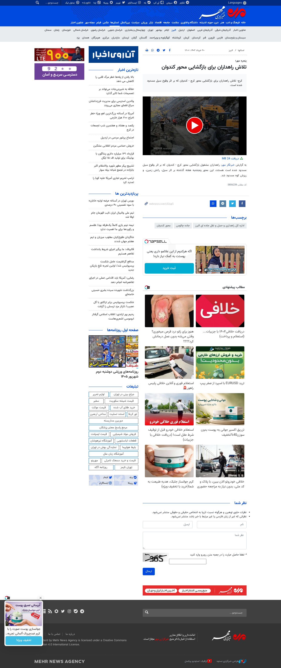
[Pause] (200, 270)
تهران (150, 30)
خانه (243, 23)
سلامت (175, 23)
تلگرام (182, 3)
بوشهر (159, 30)
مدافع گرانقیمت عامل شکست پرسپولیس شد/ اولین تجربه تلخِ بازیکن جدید (112, 266)
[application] (195, 125)
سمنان (48, 30)
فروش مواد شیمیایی (124, 434)
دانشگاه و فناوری (189, 23)
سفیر (96, 401)
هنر (222, 23)
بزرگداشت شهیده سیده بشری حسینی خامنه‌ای (113, 292)
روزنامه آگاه (101, 467)
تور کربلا (132, 414)
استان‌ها (114, 23)
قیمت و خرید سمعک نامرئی (120, 460)
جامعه (166, 23)
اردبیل (181, 30)
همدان (85, 38)
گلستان (143, 38)
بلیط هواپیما (129, 447)
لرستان (125, 38)
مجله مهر (90, 23)
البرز (173, 30)
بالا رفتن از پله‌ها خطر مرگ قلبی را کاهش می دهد (114, 79)
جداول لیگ (70, 3)
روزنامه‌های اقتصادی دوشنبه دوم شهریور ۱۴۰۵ (116, 374)
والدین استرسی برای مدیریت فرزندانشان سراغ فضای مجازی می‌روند (111, 103)
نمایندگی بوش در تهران (104, 447)
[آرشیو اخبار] (43, 612)
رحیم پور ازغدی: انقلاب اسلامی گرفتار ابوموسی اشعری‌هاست (113, 316)
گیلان (134, 38)
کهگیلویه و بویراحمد (160, 38)
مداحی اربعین (98, 414)
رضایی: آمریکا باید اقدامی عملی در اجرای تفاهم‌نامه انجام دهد (111, 280)
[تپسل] (146, 241)
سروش (169, 3)
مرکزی (106, 38)
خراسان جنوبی (115, 30)
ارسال (149, 571)
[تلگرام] (82, 612)
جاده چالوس (183, 225)
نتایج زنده (86, 2)
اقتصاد (158, 23)
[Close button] (40, 598)
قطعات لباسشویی (126, 441)
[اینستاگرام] (69, 612)
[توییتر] (63, 612)
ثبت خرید (169, 268)
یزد (78, 38)
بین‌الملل (125, 23)
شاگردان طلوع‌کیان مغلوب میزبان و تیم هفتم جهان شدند (112, 239)
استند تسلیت (117, 414)
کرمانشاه (176, 38)
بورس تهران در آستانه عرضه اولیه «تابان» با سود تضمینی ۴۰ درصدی (111, 203)
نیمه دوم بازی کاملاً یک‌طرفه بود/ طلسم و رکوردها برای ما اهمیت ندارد (112, 227)
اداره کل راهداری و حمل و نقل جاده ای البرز (219, 225)
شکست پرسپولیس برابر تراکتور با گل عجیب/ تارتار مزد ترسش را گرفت (114, 304)
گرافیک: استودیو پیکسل (196, 661)
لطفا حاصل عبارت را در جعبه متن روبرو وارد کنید (218, 555)
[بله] (75, 612)
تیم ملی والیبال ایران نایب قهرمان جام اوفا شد (112, 215)
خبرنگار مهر (229, 165)
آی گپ (156, 3)
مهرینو (94, 460)
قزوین (211, 38)
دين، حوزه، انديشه (209, 23)
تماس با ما (54, 634)
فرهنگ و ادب (233, 23)
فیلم (98, 23)
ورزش (144, 23)
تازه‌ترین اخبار (128, 70)
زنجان (56, 30)
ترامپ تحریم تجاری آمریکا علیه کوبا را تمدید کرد (113, 180)
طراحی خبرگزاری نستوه (228, 661)
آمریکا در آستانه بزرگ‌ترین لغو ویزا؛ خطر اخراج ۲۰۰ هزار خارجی (112, 115)
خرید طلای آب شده (124, 407)
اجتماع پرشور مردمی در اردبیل (117, 138)
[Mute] (206, 270)
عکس (106, 23)
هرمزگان (96, 38)
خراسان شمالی (80, 30)
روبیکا (106, 3)
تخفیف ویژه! (23, 640)
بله (145, 3)
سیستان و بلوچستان (235, 38)
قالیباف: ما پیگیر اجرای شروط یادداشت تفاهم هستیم (112, 251)
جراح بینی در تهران (124, 394)
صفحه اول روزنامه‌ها (122, 330)
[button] (194, 125)
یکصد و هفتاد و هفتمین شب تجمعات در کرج (112, 127)
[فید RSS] (50, 612)
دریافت (231, 158)
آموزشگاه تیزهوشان (101, 441)
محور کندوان (164, 225)
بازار (151, 23)
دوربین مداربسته (113, 421)
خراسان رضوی (98, 30)
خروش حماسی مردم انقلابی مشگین (113, 146)
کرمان (186, 38)
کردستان (196, 38)
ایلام (166, 30)
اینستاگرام (132, 3)
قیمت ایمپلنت (99, 434)
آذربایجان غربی (205, 30)
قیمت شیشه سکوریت (121, 401)
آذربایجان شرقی (223, 30)
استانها (241, 50)
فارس (220, 38)
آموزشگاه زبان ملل (113, 454)
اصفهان (191, 30)
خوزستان (66, 30)
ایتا (95, 3)
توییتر (118, 3)
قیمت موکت (99, 407)
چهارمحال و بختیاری (135, 30)
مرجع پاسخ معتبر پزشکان (113, 427)
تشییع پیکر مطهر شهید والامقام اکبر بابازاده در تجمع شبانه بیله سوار (114, 168)
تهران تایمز (126, 467)
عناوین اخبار (239, 30)
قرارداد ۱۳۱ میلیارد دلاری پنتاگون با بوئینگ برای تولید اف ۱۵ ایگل (115, 156)
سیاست (135, 23)
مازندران (116, 38)
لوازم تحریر (98, 394)
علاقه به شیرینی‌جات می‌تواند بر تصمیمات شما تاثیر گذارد (116, 91)
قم (204, 38)
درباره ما (70, 634)
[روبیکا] (56, 612)
